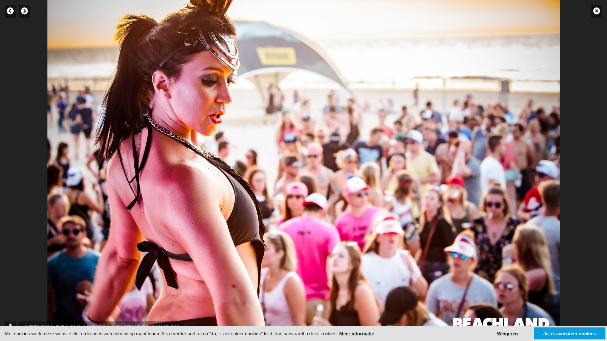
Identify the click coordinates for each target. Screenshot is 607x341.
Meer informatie (356, 333)
